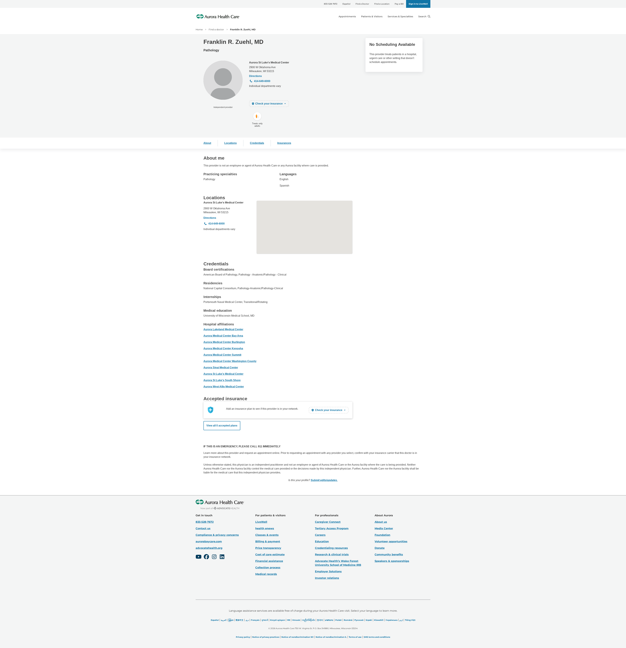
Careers (320, 534)
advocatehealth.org (209, 548)
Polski (338, 620)
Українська (391, 620)
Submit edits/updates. (324, 480)
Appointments (347, 16)
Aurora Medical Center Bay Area (223, 335)
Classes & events (267, 534)
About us (381, 521)
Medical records (266, 574)
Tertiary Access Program (332, 528)
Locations (230, 143)
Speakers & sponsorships (392, 561)
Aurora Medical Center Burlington (224, 342)
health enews (264, 528)
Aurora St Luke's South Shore (222, 380)
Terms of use (355, 637)
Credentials (257, 143)
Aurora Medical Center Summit (222, 354)
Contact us (203, 528)
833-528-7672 (330, 4)
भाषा (288, 620)
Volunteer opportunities (391, 541)
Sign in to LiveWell (418, 4)
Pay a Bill (399, 4)
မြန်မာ (230, 620)
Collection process (267, 567)
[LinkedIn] (222, 557)
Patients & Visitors (371, 16)
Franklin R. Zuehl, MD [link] (243, 29)
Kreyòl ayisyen (277, 620)
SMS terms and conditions (377, 637)
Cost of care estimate (270, 554)
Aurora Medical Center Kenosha (223, 348)
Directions (255, 76)
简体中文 (239, 620)
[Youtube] (198, 557)
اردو (401, 620)
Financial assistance (269, 561)
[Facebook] (206, 557)
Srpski (369, 620)
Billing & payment (267, 541)
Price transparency (268, 548)
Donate (380, 548)
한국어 (320, 620)
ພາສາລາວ (329, 620)
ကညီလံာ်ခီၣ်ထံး (308, 620)
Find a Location (381, 4)
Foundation (382, 534)
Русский (359, 620)
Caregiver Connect (328, 521)
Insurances (284, 143)
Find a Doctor (362, 4)
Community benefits (389, 554)
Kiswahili (378, 620)
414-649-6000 (262, 81)
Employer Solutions (328, 571)
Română (348, 620)
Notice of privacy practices (265, 637)
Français (255, 620)
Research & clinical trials (332, 554)
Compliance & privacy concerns (217, 534)
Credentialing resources (331, 548)
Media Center (384, 528)
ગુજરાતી (264, 620)
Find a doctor (216, 29)
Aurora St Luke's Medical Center (269, 62)
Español (346, 4)
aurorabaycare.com (209, 541)
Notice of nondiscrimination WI (297, 637)
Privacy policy (243, 637)
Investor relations (327, 578)
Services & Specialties (400, 16)
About (207, 143)
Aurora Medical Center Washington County (229, 361)
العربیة (223, 620)
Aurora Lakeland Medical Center (223, 329)
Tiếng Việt (410, 620)
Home (199, 29)
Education (322, 541)
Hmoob (296, 620)
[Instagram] (214, 557)
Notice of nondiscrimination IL (331, 637)
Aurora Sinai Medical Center (220, 367)
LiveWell (261, 521)
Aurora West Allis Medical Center (223, 386)
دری (247, 620)
